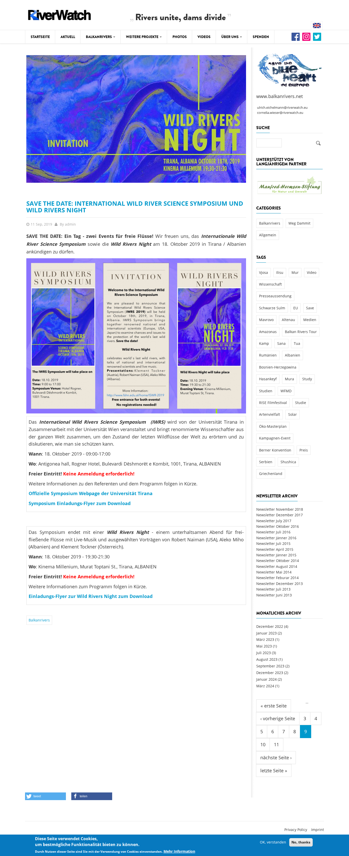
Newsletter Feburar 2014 (277, 577)
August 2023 (266, 659)
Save (310, 307)
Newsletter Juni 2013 (274, 595)
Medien (309, 319)
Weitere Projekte (142, 36)
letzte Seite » (273, 770)
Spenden (261, 36)
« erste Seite (274, 706)
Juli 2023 (263, 652)
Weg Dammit (299, 223)
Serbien (265, 461)
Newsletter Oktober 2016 (277, 526)
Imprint (317, 829)
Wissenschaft (270, 284)
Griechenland (270, 473)
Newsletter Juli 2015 (273, 543)
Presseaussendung (275, 296)
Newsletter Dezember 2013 (279, 583)
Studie (300, 402)
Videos (204, 36)
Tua (297, 343)
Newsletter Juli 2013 (273, 589)
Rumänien (268, 355)
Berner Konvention (275, 450)
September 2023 (270, 666)
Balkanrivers (99, 36)
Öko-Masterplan (273, 426)
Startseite (40, 36)
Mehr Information (179, 851)
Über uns (230, 36)
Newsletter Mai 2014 (274, 572)
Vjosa (263, 272)
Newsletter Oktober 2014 (277, 560)
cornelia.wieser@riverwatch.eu (280, 113)
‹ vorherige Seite (277, 718)
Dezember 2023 (269, 672)
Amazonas (268, 331)
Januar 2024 (266, 679)
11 (276, 744)
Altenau (288, 319)
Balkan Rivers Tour (301, 331)
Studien (265, 390)
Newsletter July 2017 (273, 520)
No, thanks (301, 842)
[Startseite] (59, 14)
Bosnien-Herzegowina (277, 367)
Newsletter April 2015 (274, 549)
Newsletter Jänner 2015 (276, 555)
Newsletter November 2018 (279, 509)
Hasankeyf (268, 378)
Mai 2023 (264, 646)
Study (307, 378)
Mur (295, 272)
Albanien (292, 355)
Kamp (264, 343)
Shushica (288, 461)
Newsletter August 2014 (276, 566)
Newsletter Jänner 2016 (276, 537)
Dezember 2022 (269, 626)
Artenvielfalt (269, 414)
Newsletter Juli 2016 (273, 532)
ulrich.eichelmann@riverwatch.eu (282, 107)
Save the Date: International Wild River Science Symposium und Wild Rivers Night (134, 206)
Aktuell (68, 36)
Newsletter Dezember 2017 (279, 514)
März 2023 (265, 639)
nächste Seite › (276, 757)
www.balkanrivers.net (279, 96)
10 (262, 744)
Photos (179, 36)
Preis (303, 450)
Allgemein (267, 235)
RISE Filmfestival (273, 402)
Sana (281, 343)
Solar (292, 414)
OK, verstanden (273, 842)
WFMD (286, 390)
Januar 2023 (266, 633)
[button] (45, 796)
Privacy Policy (295, 829)
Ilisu (279, 272)
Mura (289, 378)
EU (295, 307)
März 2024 (265, 685)
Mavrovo (266, 319)
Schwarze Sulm (272, 307)
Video (311, 272)
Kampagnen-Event (274, 438)
